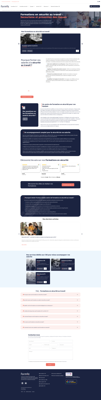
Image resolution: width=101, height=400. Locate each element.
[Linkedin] (22, 383)
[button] (19, 44)
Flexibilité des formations (30, 205)
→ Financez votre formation (5, 1)
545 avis (58, 177)
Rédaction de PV (41, 274)
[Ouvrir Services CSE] (41, 6)
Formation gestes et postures (30, 45)
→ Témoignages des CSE (15, 1)
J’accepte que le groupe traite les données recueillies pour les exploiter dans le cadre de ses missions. (48, 361)
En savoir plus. (64, 361)
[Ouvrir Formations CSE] (17, 6)
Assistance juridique (66, 260)
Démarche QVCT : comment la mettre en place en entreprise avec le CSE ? (39, 237)
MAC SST (68, 121)
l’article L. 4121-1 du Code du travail (50, 117)
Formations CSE (41, 260)
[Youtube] (25, 383)
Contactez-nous (28, 213)
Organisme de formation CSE (7, 10)
